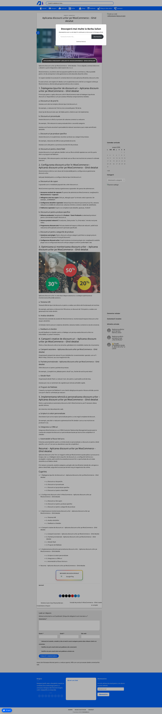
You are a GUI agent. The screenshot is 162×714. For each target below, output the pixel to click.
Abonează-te (97, 37)
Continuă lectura (81, 41)
